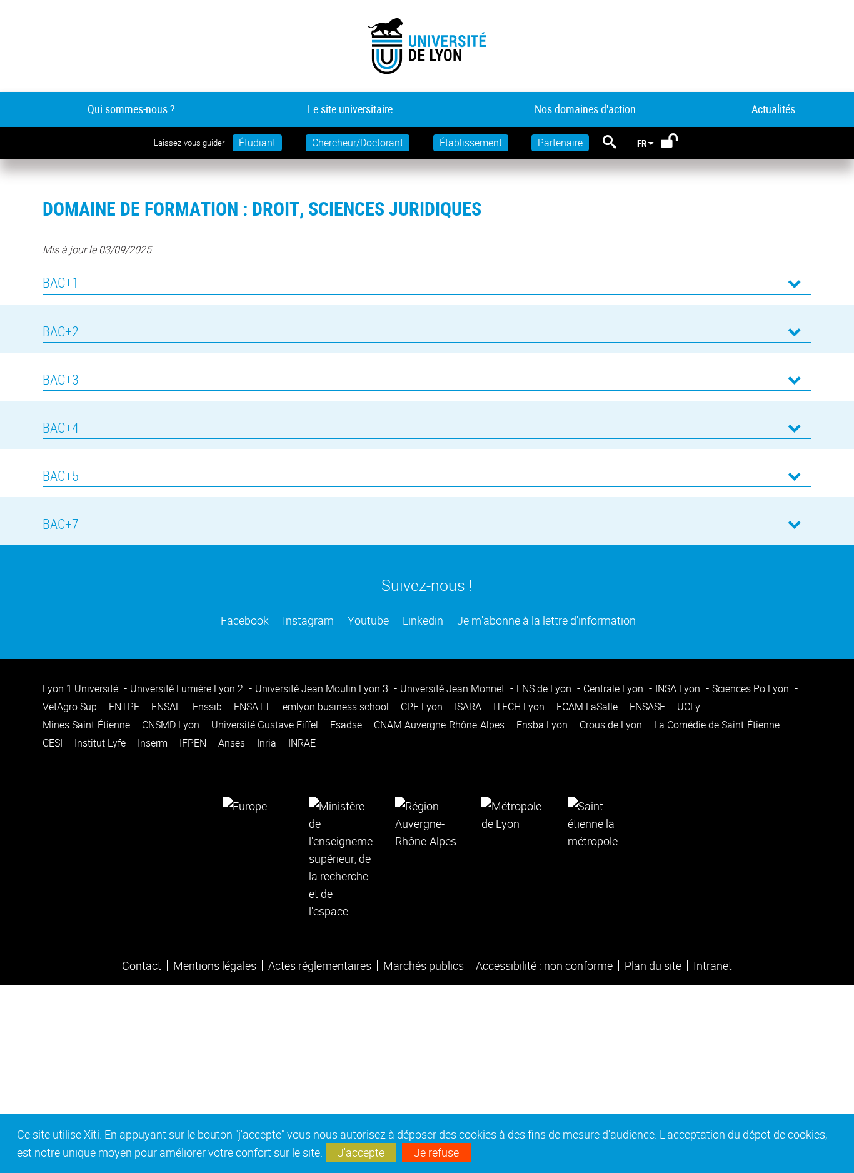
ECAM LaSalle (588, 706)
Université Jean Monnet (453, 688)
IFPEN (194, 743)
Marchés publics (423, 965)
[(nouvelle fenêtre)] (340, 857)
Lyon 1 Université (82, 688)
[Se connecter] (677, 143)
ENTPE (125, 706)
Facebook (243, 620)
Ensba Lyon (543, 725)
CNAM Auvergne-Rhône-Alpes (440, 725)
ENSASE (649, 706)
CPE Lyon (423, 706)
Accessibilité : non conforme (544, 965)
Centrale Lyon (614, 688)
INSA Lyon (679, 688)
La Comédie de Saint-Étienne (718, 725)
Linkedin (421, 620)
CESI (54, 743)
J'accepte (361, 1152)
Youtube (367, 620)
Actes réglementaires (319, 965)
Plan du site (653, 965)
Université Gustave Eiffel (266, 725)
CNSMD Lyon (172, 725)
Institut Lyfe (101, 743)
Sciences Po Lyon (751, 688)
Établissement (471, 142)
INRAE (302, 743)
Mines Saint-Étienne (88, 725)
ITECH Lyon (520, 706)
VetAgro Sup (71, 706)
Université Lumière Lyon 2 (188, 688)
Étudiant (257, 142)
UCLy (690, 706)
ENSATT (253, 706)
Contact (141, 965)
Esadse (347, 725)
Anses (233, 743)
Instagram (307, 620)
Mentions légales (214, 965)
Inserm (154, 743)
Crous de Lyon (612, 725)
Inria (268, 743)
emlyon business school (337, 706)
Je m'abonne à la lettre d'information (545, 620)
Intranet (712, 965)
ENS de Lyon (545, 688)
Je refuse (436, 1152)
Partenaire (560, 142)
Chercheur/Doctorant (357, 142)
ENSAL (167, 706)
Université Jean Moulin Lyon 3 (323, 688)
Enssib (208, 706)
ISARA (469, 706)
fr (641, 143)
